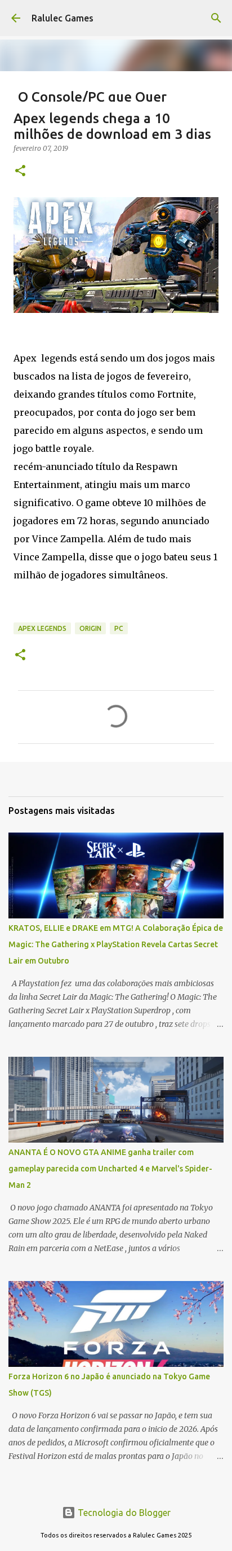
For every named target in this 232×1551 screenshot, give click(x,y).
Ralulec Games (62, 18)
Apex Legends (42, 628)
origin (90, 628)
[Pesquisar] (216, 18)
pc (118, 628)
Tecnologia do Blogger (123, 1513)
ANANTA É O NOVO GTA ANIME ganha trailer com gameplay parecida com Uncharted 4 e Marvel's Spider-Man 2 (110, 1169)
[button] (20, 171)
